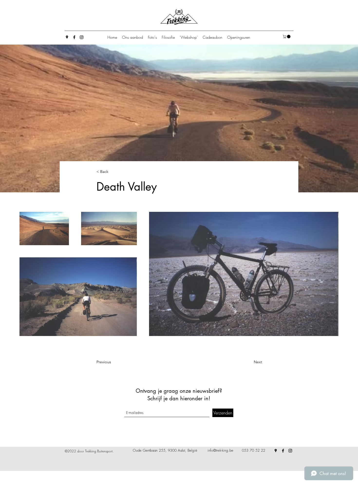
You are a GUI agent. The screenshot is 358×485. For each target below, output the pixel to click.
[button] (287, 36)
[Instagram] (81, 37)
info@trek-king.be (220, 450)
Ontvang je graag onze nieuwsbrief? (179, 390)
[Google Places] (67, 37)
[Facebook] (74, 37)
